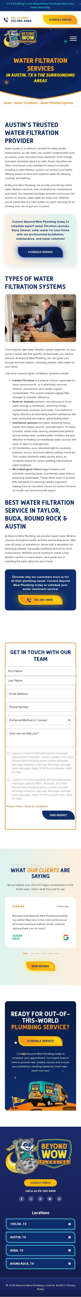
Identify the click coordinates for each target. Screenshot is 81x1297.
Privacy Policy (14, 806)
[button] (73, 39)
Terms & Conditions (36, 806)
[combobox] (40, 720)
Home (7, 103)
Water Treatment (26, 103)
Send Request (58, 815)
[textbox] (38, 720)
